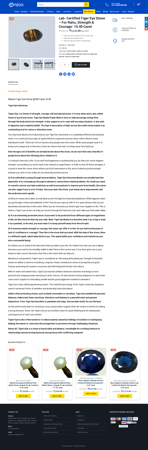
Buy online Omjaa (69, 54)
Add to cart (82, 65)
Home (17, 11)
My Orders (80, 428)
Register (131, 11)
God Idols (67, 11)
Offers (98, 11)
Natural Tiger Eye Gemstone (69, 56)
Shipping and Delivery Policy (53, 424)
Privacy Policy (48, 420)
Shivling (50, 11)
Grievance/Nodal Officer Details (88, 424)
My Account (114, 11)
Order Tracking (82, 432)
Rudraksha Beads (37, 11)
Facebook (61, 74)
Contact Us (81, 420)
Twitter (65, 74)
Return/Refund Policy (51, 432)
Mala (58, 11)
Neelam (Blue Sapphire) (94, 378)
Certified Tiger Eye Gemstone (86, 54)
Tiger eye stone (82, 51)
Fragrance (78, 11)
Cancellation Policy (50, 428)
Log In (124, 11)
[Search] (86, 4)
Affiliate (105, 11)
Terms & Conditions (50, 416)
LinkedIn (69, 74)
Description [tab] (13, 82)
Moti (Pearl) (27, 380)
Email (73, 74)
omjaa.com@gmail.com (16, 434)
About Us (80, 416)
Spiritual (24, 11)
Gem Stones (88, 11)
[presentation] (8, 37)
